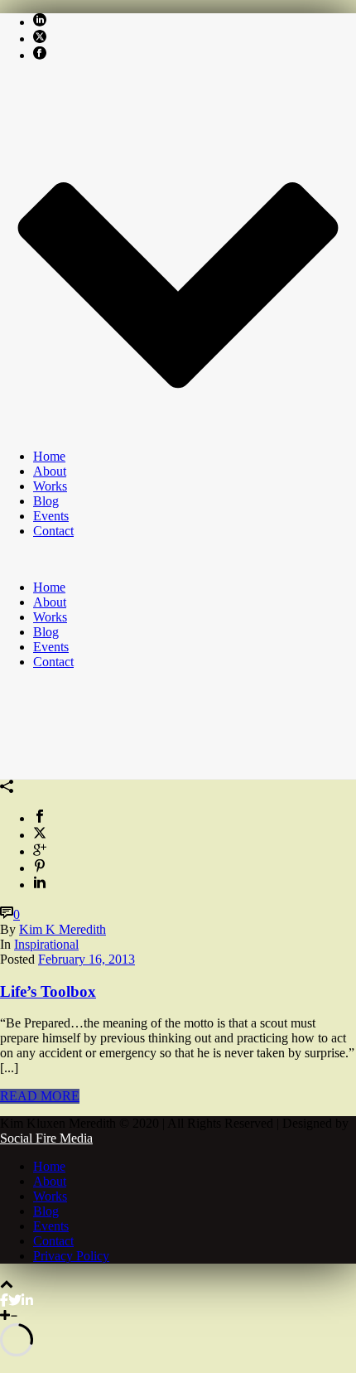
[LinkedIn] (27, 1300)
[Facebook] (4, 1300)
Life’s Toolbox (48, 991)
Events (51, 516)
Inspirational (46, 944)
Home (49, 456)
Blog (46, 501)
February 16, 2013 (86, 959)
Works (50, 486)
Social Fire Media (46, 1138)
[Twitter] (15, 1300)
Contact (53, 531)
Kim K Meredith (62, 929)
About (49, 471)
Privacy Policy (71, 1256)
